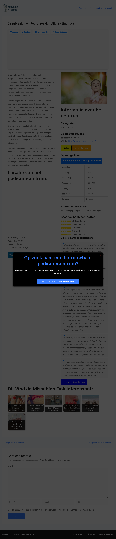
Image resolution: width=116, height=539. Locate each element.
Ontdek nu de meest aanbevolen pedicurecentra (58, 281)
